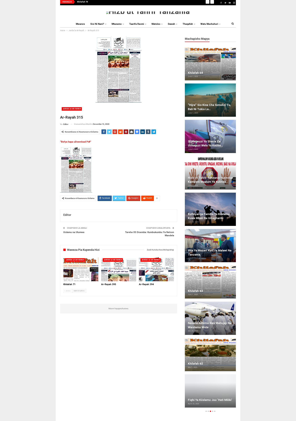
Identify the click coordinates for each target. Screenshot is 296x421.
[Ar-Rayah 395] (118, 269)
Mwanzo (80, 24)
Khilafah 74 (82, 2)
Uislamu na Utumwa (73, 232)
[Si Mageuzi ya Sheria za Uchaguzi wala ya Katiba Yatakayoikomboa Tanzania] (210, 136)
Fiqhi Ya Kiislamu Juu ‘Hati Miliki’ (210, 400)
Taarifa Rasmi (136, 24)
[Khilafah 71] (80, 269)
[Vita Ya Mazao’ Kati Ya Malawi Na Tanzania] (210, 245)
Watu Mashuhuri (209, 24)
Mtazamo (117, 24)
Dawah (171, 24)
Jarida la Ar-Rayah (72, 109)
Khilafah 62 (195, 363)
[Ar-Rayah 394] (156, 269)
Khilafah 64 (195, 73)
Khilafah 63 (195, 291)
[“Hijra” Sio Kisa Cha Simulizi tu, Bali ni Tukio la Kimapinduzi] (210, 100)
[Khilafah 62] (210, 354)
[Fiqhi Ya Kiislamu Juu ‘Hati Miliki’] (210, 391)
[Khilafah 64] (210, 63)
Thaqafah (188, 24)
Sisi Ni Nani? (97, 24)
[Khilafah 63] (210, 282)
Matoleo (156, 24)
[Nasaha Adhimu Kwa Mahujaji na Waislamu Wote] (210, 318)
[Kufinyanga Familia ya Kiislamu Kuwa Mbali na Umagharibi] (210, 209)
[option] (210, 229)
